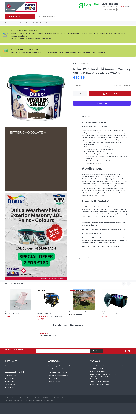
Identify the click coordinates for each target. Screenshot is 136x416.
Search (7, 366)
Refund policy (9, 378)
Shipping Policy (10, 384)
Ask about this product (123, 85)
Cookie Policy (9, 387)
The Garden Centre (54, 378)
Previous (124, 284)
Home (7, 23)
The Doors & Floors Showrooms (58, 375)
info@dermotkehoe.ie (102, 384)
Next (129, 284)
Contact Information (54, 381)
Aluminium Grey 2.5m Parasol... (80, 312)
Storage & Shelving (107, 312)
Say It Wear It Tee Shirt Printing (57, 372)
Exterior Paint (87, 258)
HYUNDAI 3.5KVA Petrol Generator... (50, 314)
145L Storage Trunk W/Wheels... (112, 314)
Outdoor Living (10, 312)
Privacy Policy (9, 381)
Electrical (40, 312)
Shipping (79, 85)
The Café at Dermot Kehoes (57, 369)
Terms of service (10, 375)
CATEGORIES (13, 16)
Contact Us (8, 369)
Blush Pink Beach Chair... (13, 314)
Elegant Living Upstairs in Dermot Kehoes (61, 366)
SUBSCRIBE (96, 351)
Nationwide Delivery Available (15, 372)
